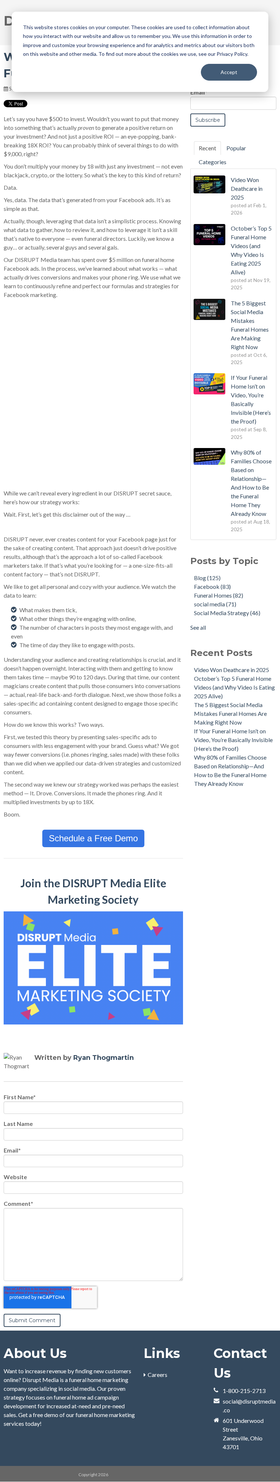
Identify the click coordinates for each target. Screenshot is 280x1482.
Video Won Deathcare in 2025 (231, 669)
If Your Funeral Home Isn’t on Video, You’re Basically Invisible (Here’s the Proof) (233, 740)
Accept (229, 72)
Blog (207, 577)
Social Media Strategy (227, 612)
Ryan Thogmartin (103, 1058)
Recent (207, 147)
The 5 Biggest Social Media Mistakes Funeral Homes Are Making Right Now (230, 713)
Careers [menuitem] (157, 1374)
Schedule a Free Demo (93, 838)
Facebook (212, 586)
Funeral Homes (218, 595)
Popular (236, 147)
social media (215, 604)
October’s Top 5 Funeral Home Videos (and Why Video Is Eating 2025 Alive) (234, 687)
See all (198, 627)
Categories (212, 161)
